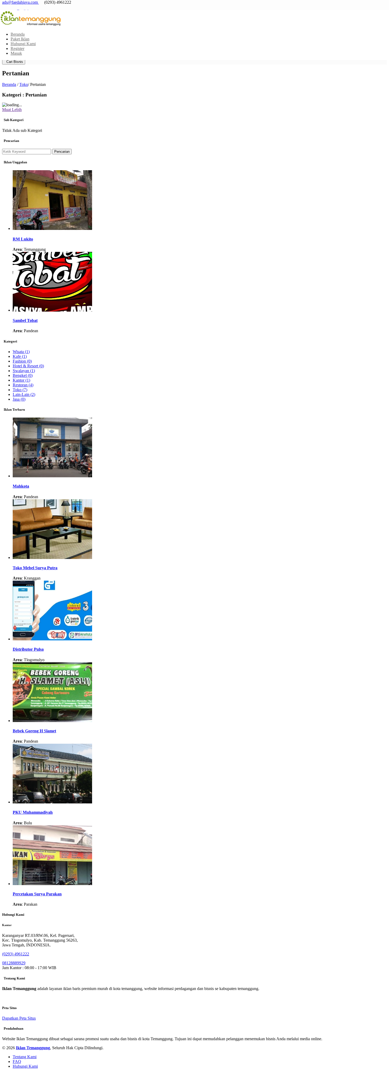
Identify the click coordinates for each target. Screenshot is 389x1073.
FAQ (17, 1061)
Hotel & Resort (28, 366)
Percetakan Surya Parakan (37, 894)
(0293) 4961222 (15, 954)
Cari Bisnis (13, 62)
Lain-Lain (24, 394)
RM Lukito (23, 239)
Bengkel (23, 375)
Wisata (21, 351)
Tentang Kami (25, 1056)
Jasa (19, 399)
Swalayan (24, 370)
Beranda (18, 34)
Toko (23, 84)
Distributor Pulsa (28, 649)
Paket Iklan (20, 39)
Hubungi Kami (23, 43)
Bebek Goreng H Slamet (34, 731)
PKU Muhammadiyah (33, 812)
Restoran (23, 385)
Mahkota (21, 486)
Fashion (22, 361)
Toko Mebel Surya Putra (35, 568)
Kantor (21, 380)
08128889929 (13, 963)
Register (17, 48)
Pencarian (62, 152)
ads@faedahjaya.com (20, 2)
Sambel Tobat (25, 320)
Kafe (20, 356)
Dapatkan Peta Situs (19, 1018)
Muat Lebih (12, 109)
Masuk (16, 53)
